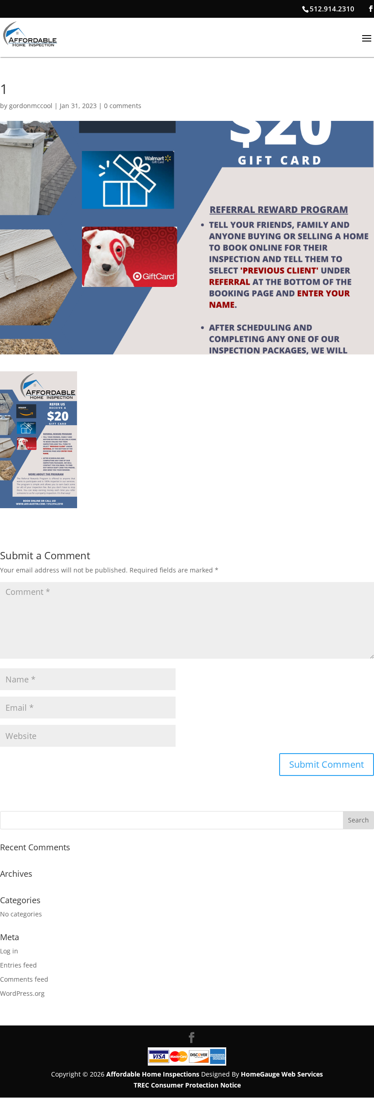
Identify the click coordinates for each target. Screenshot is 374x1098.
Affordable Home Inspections (152, 1074)
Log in (9, 951)
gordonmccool (30, 105)
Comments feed (24, 979)
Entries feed (18, 965)
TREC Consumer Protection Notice (187, 1085)
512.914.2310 (332, 8)
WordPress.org (22, 993)
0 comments (122, 105)
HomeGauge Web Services (282, 1074)
